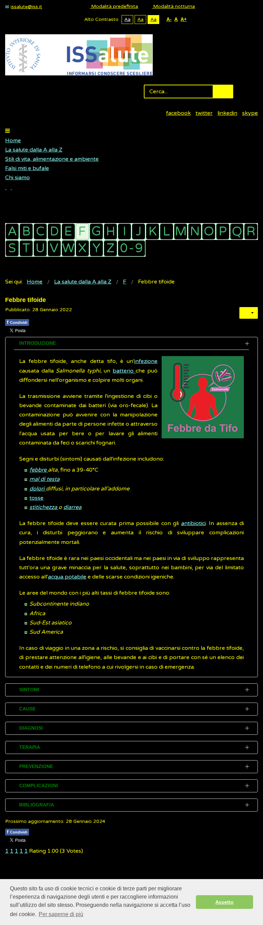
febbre (38, 469)
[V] (54, 248)
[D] (54, 231)
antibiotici (193, 523)
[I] (124, 231)
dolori (37, 488)
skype (250, 113)
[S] (12, 248)
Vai (223, 91)
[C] (40, 231)
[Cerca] (8, 187)
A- (169, 19)
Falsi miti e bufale (27, 168)
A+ (183, 19)
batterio (124, 370)
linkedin (227, 113)
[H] (110, 231)
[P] (223, 231)
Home (13, 140)
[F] (82, 231)
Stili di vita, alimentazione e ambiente (52, 159)
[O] (209, 231)
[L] (167, 231)
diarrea (72, 507)
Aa (127, 19)
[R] (251, 231)
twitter (204, 113)
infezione (146, 361)
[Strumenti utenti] (248, 313)
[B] (26, 231)
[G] (96, 231)
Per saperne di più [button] (61, 914)
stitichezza (44, 507)
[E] (68, 231)
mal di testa (44, 479)
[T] (26, 248)
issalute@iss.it (26, 7)
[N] (195, 231)
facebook (178, 113)
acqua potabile (67, 576)
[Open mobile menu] (7, 130)
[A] (12, 231)
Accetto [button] (224, 902)
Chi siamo (17, 177)
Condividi (17, 322)
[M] (181, 231)
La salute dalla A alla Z (33, 149)
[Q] (237, 231)
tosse (36, 498)
